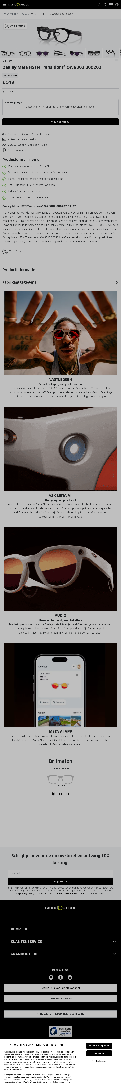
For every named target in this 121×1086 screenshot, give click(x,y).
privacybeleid (53, 1082)
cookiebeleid (66, 1082)
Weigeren (99, 1053)
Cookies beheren (99, 1061)
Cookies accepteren (99, 1045)
